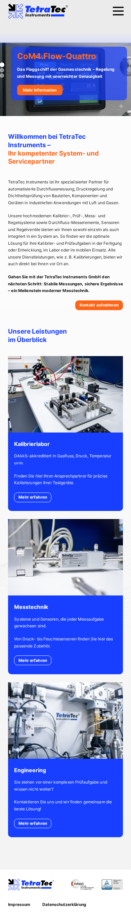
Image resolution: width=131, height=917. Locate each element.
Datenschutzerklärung (64, 904)
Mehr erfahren (32, 497)
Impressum (19, 904)
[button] (2, 70)
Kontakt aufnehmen (99, 304)
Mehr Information (39, 90)
